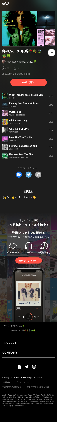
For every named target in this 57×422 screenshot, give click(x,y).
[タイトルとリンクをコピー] (38, 175)
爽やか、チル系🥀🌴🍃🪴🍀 (23, 330)
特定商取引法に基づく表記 (38, 386)
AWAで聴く (28, 82)
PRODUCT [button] (9, 343)
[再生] (51, 52)
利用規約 (6, 382)
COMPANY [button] (9, 352)
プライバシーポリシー (25, 382)
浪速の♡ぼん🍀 (28, 61)
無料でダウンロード (28, 260)
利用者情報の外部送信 (11, 386)
